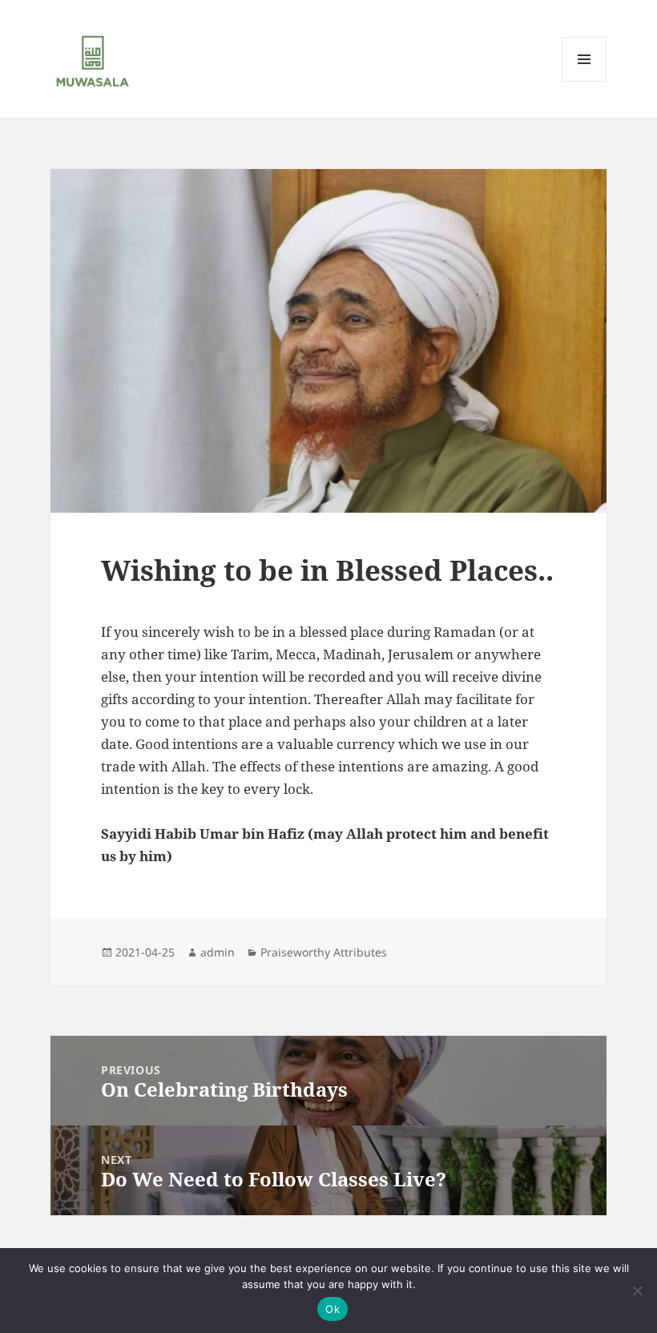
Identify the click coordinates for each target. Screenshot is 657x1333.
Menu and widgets (584, 81)
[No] (637, 1291)
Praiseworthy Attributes (323, 952)
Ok (332, 1309)
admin (217, 952)
